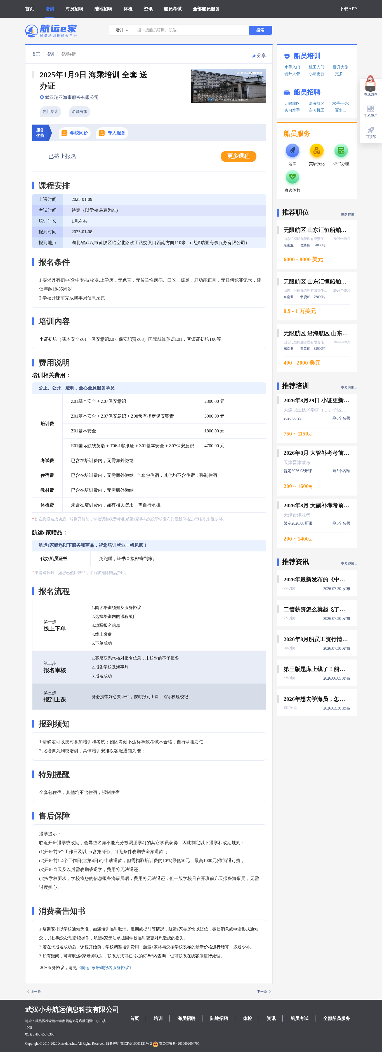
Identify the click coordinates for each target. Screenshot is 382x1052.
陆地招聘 (103, 8)
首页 (29, 8)
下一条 (262, 992)
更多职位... (349, 214)
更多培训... (349, 388)
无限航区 (292, 103)
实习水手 (292, 110)
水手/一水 (340, 103)
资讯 (148, 8)
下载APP (348, 8)
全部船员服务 (206, 8)
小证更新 (316, 74)
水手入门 (292, 67)
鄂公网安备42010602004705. (179, 1044)
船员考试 (173, 8)
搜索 (260, 30)
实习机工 (316, 110)
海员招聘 (74, 8)
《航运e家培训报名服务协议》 (105, 967)
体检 (128, 8)
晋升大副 (340, 67)
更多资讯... (349, 564)
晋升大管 (292, 74)
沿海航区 (316, 103)
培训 (49, 8)
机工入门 (316, 67)
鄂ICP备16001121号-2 (136, 1044)
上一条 (36, 992)
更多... (340, 74)
